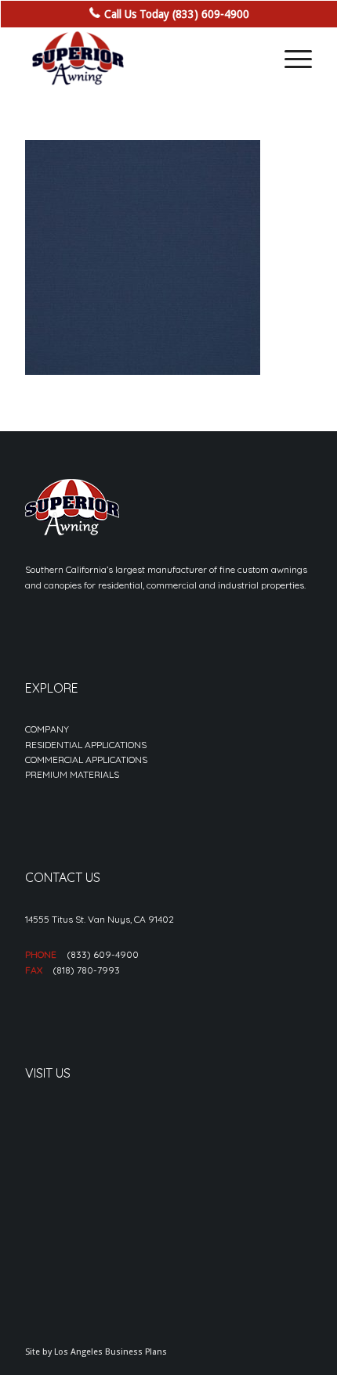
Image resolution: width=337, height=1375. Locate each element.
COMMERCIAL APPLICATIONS (86, 759)
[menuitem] (290, 58)
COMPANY (47, 729)
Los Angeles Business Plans (110, 1352)
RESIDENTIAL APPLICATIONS (86, 744)
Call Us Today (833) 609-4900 (176, 14)
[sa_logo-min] (139, 58)
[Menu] (290, 58)
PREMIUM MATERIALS (72, 774)
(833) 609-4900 (103, 954)
